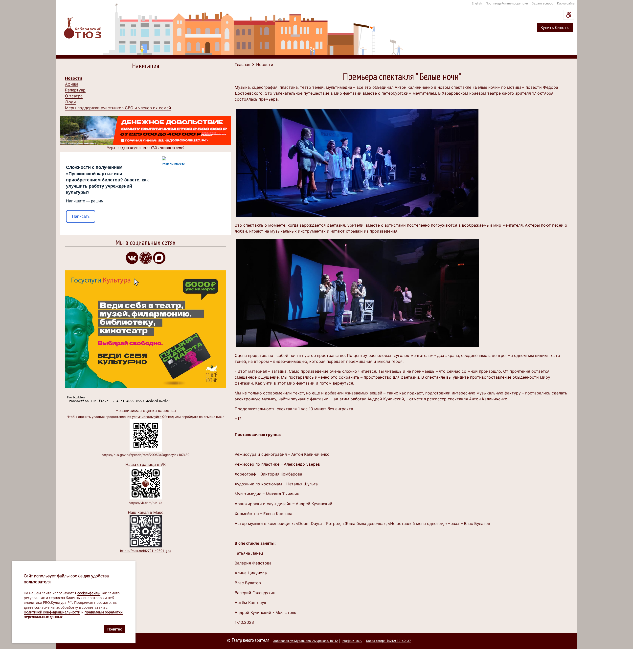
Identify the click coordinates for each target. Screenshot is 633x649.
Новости (73, 78)
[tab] (145, 67)
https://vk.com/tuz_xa (145, 503)
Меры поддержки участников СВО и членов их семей (118, 107)
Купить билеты (555, 27)
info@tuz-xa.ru (352, 641)
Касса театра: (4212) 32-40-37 (388, 641)
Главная (242, 64)
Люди (70, 101)
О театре (74, 95)
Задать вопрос (542, 3)
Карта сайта (566, 3)
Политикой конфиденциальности (52, 612)
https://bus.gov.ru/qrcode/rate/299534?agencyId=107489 (145, 455)
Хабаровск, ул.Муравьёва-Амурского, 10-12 (305, 641)
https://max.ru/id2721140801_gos (145, 551)
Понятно (114, 629)
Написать (81, 216)
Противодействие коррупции (507, 3)
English (477, 3)
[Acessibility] (568, 15)
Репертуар (75, 89)
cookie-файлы (88, 593)
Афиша (71, 84)
